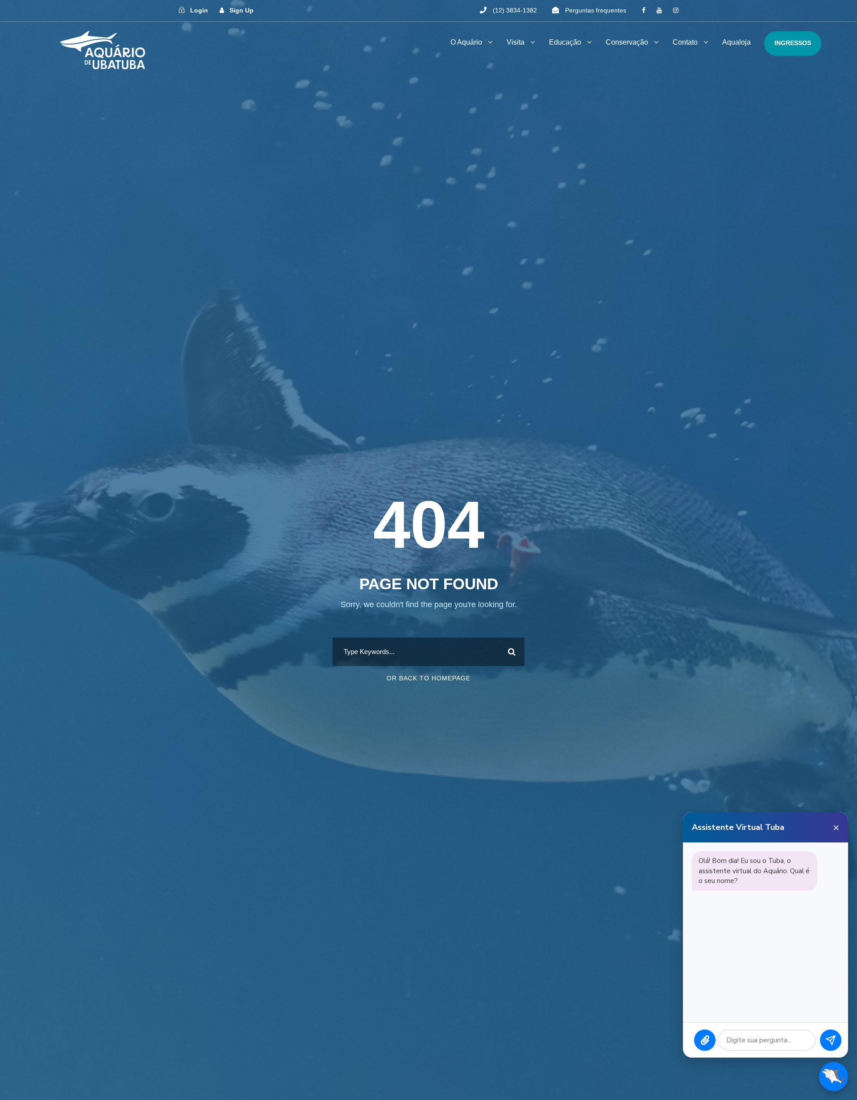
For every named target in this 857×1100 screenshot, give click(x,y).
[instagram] (675, 10)
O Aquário (466, 42)
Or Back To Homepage (428, 678)
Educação (565, 42)
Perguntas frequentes (595, 10)
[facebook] (643, 10)
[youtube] (659, 10)
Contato (685, 42)
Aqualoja (736, 42)
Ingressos (792, 42)
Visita (515, 42)
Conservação (627, 42)
